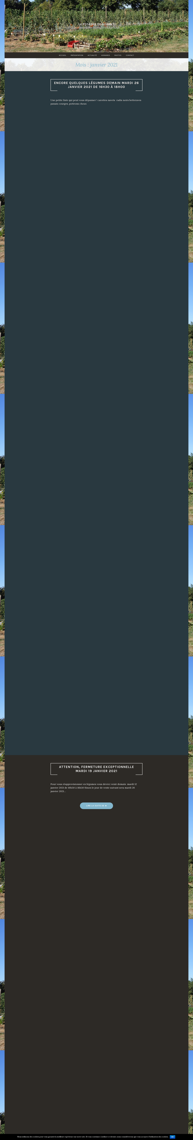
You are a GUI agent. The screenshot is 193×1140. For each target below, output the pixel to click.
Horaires (105, 55)
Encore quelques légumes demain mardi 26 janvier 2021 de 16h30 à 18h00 (96, 85)
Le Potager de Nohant (96, 24)
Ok (172, 1137)
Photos (117, 55)
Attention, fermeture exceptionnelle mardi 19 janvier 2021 (96, 769)
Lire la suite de (96, 806)
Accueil (62, 55)
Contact (130, 55)
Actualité (92, 55)
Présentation (77, 55)
